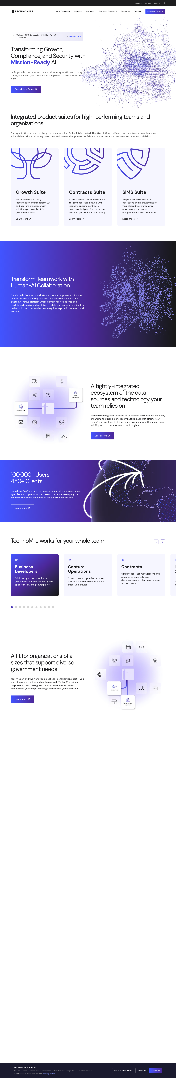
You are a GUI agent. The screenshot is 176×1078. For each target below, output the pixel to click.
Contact (148, 3)
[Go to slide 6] (32, 607)
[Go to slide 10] (49, 607)
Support (138, 3)
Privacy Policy (49, 1073)
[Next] (162, 542)
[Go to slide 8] (41, 607)
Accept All (155, 1070)
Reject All (142, 1070)
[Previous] (156, 542)
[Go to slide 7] (36, 607)
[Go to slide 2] (16, 607)
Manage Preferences (123, 1070)
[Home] (22, 11)
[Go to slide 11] (53, 607)
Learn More (74, 36)
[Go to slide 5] (28, 607)
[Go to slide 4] (24, 607)
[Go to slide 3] (20, 607)
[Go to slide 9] (45, 607)
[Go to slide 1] (12, 607)
